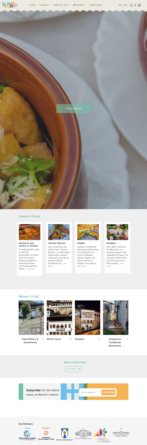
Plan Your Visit (61, 5)
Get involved (96, 5)
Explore (44, 5)
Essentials (79, 5)
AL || (121, 5)
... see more (30, 269)
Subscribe (108, 392)
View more (71, 369)
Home (33, 5)
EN (126, 5)
